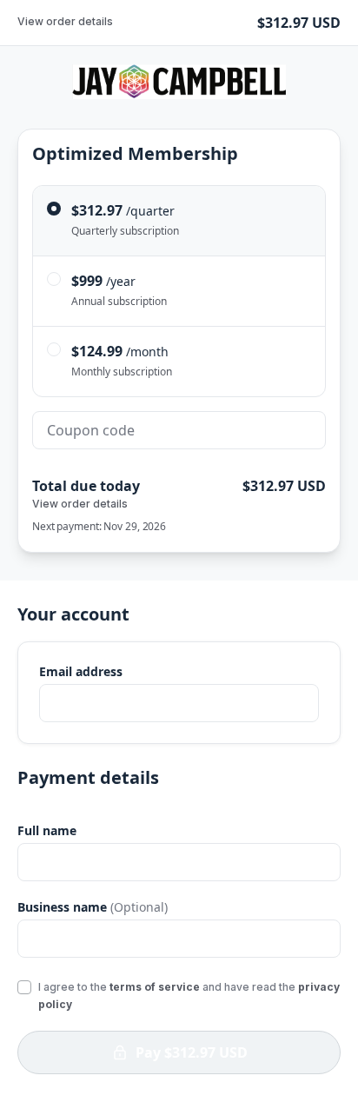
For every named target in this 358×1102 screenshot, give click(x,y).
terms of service (154, 986)
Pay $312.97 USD (192, 1052)
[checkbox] (24, 987)
